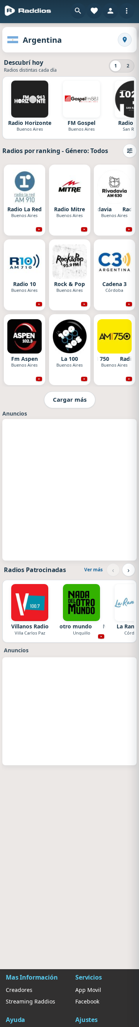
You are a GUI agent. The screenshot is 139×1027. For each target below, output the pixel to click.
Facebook (87, 1001)
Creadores (19, 989)
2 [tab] (128, 65)
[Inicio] (28, 10)
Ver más (93, 569)
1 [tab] (115, 65)
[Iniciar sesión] (110, 11)
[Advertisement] (69, 488)
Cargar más (69, 399)
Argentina (42, 39)
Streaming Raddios (30, 1001)
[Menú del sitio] (126, 11)
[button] (78, 11)
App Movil (88, 989)
